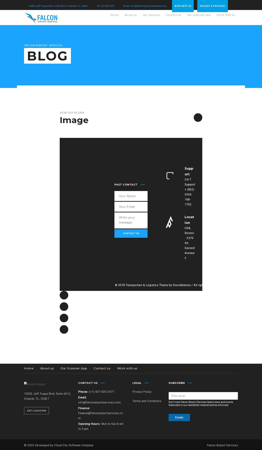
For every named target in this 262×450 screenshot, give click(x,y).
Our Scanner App (73, 368)
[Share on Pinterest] (64, 318)
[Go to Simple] (198, 117)
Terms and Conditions (146, 401)
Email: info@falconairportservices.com (145, 6)
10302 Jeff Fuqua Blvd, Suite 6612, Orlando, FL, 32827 (58, 6)
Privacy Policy (141, 391)
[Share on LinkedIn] (64, 329)
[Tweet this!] (64, 306)
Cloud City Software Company (74, 445)
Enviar (179, 417)
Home (29, 368)
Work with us (127, 368)
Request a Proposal (212, 6)
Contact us (102, 368)
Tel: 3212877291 (106, 6)
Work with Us (182, 6)
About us (47, 368)
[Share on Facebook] (64, 295)
